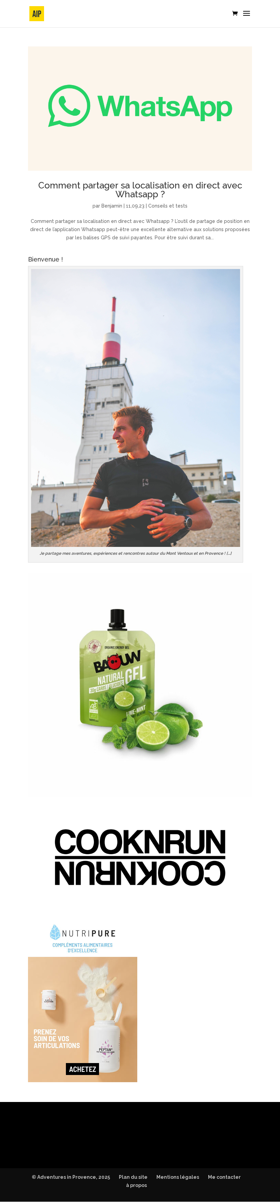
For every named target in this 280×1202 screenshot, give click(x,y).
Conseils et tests (167, 206)
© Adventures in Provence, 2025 (71, 1177)
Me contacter (224, 1177)
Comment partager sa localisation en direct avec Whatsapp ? (140, 189)
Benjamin (111, 206)
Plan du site (133, 1177)
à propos (136, 1185)
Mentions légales (177, 1177)
